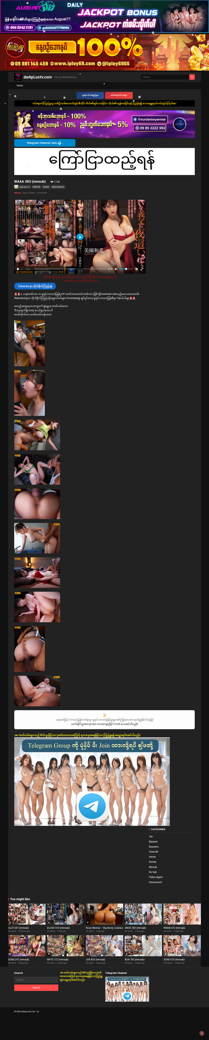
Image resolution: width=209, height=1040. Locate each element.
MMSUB (36, 187)
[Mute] (116, 269)
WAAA (46, 187)
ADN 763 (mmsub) (134, 959)
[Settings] (136, 269)
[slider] (63, 268)
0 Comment (42, 193)
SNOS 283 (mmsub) (135, 927)
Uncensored (155, 882)
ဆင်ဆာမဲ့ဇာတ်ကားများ (119, 95)
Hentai (152, 856)
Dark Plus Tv (24, 187)
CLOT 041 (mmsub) (18, 927)
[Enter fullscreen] (141, 269)
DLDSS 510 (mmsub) (58, 927)
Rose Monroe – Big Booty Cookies (104, 927)
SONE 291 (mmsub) (18, 959)
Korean (152, 861)
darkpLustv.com (38, 77)
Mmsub (17, 193)
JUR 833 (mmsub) (95, 959)
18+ (151, 836)
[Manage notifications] (201, 1033)
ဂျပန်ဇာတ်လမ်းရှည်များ (90, 95)
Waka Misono (58, 187)
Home (20, 85)
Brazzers (154, 846)
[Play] (18, 269)
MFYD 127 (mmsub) (57, 959)
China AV (153, 851)
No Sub (153, 872)
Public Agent (155, 877)
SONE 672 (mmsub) (174, 959)
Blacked (153, 841)
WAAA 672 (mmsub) (174, 927)
